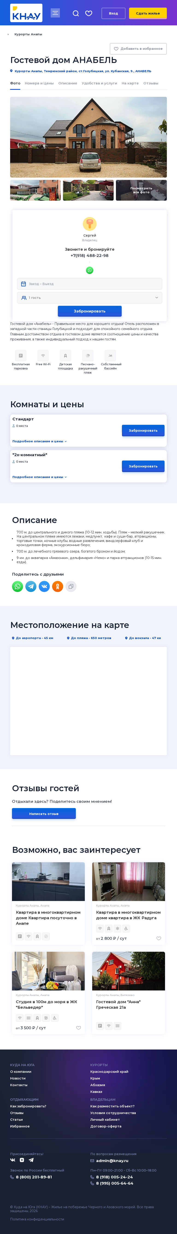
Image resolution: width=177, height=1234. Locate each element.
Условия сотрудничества (113, 1113)
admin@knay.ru (112, 1160)
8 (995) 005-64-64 (114, 1183)
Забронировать (90, 311)
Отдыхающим (24, 1099)
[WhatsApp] (17, 586)
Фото (15, 83)
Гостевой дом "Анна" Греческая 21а (118, 1004)
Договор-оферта (105, 1126)
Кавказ (96, 1092)
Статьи (16, 1120)
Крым (95, 1078)
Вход (113, 13)
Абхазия (97, 1085)
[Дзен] (22, 1160)
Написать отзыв (44, 814)
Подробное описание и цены (37, 441)
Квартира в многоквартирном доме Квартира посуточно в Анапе (48, 918)
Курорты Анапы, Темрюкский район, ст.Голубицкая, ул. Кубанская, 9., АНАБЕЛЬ (82, 71)
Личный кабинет (105, 1120)
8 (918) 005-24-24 (114, 1177)
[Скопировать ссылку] (71, 586)
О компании (20, 1072)
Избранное (20, 1126)
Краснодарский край (109, 1072)
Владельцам (102, 1099)
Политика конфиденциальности (37, 1219)
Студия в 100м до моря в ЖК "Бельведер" (46, 1004)
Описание (67, 83)
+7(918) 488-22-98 (90, 255)
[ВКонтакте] (44, 586)
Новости (18, 1078)
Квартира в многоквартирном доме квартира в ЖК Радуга (128, 915)
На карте (130, 83)
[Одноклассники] (57, 586)
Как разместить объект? (112, 1106)
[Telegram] (30, 586)
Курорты (99, 1065)
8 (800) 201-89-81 (34, 1177)
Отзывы (150, 83)
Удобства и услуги (99, 83)
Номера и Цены (39, 83)
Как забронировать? (28, 1106)
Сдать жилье (148, 13)
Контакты (18, 1085)
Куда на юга (22, 1065)
